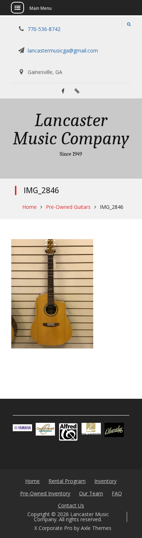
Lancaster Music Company (71, 129)
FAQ (117, 493)
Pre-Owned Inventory (45, 493)
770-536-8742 (44, 29)
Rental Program (67, 480)
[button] (22, 427)
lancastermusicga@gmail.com (63, 50)
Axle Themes (96, 528)
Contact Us (71, 505)
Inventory (105, 480)
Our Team (91, 493)
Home (32, 480)
